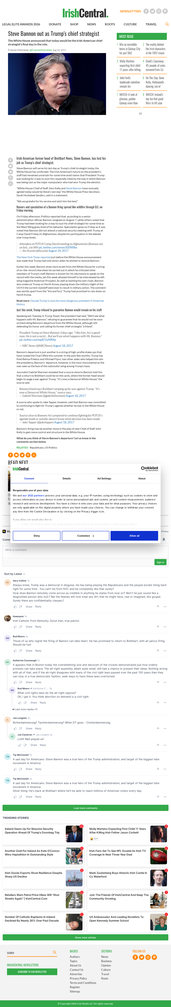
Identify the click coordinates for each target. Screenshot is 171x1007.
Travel (105, 974)
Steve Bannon (74, 188)
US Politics (51, 447)
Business (106, 961)
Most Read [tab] (126, 36)
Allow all (134, 535)
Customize (83, 535)
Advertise (76, 974)
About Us (75, 965)
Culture (106, 969)
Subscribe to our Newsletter (32, 971)
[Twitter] (152, 11)
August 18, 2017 (58, 250)
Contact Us (76, 969)
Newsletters (130, 11)
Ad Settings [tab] (104, 478)
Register (75, 987)
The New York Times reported (34, 257)
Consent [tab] (29, 478)
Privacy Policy (78, 978)
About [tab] (142, 478)
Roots (104, 978)
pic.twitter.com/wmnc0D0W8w (58, 247)
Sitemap (75, 991)
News (104, 956)
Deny (37, 535)
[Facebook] (146, 11)
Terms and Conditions (83, 982)
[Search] (167, 25)
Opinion (106, 965)
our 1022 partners (34, 495)
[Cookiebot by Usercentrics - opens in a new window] (143, 468)
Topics (73, 961)
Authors (75, 956)
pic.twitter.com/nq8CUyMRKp (37, 339)
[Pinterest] (165, 11)
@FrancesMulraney (41, 49)
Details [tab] (67, 478)
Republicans (37, 447)
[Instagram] (158, 11)
